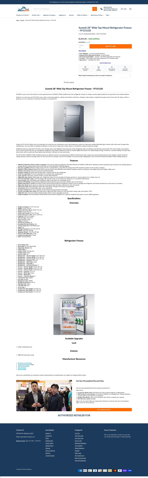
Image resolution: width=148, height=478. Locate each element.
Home (17, 20)
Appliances (62, 15)
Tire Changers (79, 445)
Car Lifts (77, 433)
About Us (48, 433)
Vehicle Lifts (36, 15)
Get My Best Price (105, 63)
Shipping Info (49, 441)
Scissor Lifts (78, 441)
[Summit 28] (18, 89)
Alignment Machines (80, 443)
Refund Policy (49, 445)
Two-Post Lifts (79, 436)
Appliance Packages (49, 15)
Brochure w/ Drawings (25, 363)
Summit (22, 20)
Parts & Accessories (80, 458)
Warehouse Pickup (97, 15)
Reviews (48, 453)
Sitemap (48, 448)
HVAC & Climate (82, 15)
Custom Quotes (50, 455)
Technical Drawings (24, 364)
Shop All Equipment (80, 460)
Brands (71, 15)
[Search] (94, 9)
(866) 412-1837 (28, 433)
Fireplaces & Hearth (22, 15)
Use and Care (22, 367)
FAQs (47, 438)
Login (124, 9)
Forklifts (77, 450)
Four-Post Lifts (79, 438)
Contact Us (49, 436)
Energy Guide (22, 369)
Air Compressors (79, 455)
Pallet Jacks (78, 453)
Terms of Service (50, 450)
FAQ (107, 15)
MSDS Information (23, 366)
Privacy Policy (50, 443)
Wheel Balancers (79, 448)
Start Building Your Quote (104, 409)
